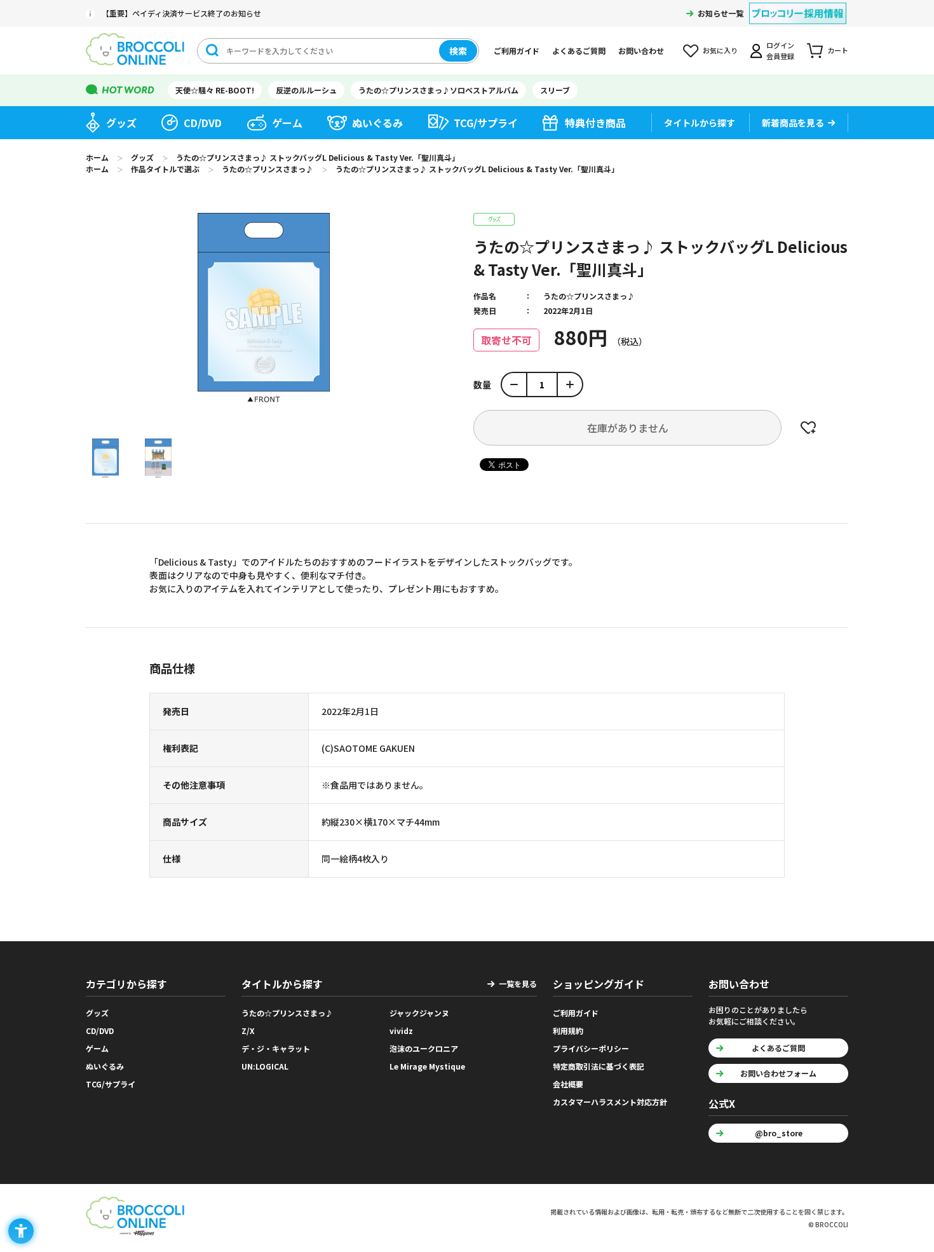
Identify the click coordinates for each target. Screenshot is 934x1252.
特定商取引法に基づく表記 (598, 1066)
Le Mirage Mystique (427, 1066)
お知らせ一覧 (720, 13)
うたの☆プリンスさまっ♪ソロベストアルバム (438, 90)
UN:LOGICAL (264, 1066)
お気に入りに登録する (808, 427)
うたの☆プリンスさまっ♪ (589, 295)
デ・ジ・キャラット (275, 1048)
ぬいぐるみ (377, 122)
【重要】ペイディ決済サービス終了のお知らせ (181, 13)
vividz (401, 1030)
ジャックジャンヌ (419, 1012)
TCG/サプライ (486, 122)
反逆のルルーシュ (306, 90)
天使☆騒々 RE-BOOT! (214, 90)
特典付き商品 (595, 122)
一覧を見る (518, 983)
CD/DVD (203, 122)
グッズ (121, 122)
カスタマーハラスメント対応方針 (610, 1101)
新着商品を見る (793, 122)
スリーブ (555, 90)
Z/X (248, 1030)
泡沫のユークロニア (423, 1048)
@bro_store (778, 1132)
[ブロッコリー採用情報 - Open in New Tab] (797, 5)
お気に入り (720, 50)
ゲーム (287, 122)
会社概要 (568, 1083)
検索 (458, 50)
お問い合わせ (641, 50)
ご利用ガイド (516, 50)
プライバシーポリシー (591, 1048)
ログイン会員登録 (780, 50)
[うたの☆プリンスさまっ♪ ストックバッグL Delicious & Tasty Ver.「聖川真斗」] (105, 458)
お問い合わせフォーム (778, 1073)
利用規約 (568, 1030)
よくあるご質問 (579, 50)
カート (837, 50)
